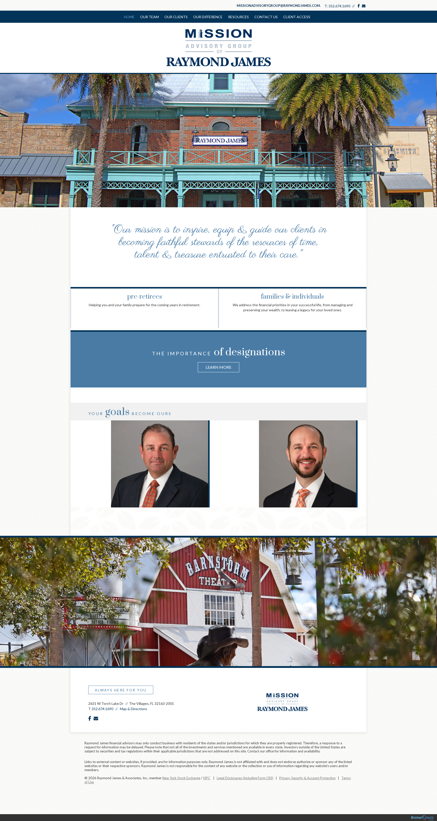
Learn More (218, 367)
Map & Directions (133, 709)
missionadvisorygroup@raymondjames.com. (279, 6)
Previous (75, 300)
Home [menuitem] (129, 17)
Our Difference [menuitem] (208, 17)
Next (361, 300)
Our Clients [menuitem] (176, 17)
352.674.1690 (339, 6)
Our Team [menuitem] (149, 17)
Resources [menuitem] (238, 17)
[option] (218, 357)
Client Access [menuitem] (296, 17)
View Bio (144, 457)
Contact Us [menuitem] (266, 17)
